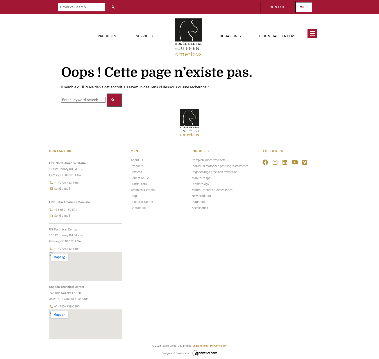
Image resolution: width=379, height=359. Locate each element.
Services (144, 36)
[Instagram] (275, 162)
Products (107, 36)
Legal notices (200, 345)
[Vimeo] (305, 162)
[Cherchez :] (84, 100)
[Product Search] (81, 7)
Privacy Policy (218, 345)
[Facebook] (265, 162)
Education (228, 36)
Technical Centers (276, 36)
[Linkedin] (285, 162)
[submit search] (114, 7)
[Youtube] (295, 162)
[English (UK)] (302, 7)
